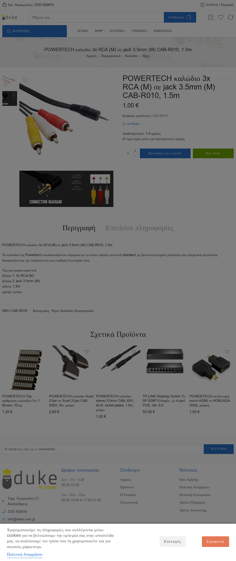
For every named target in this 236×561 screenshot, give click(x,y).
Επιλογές (172, 541)
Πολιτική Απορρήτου (24, 554)
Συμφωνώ (215, 541)
